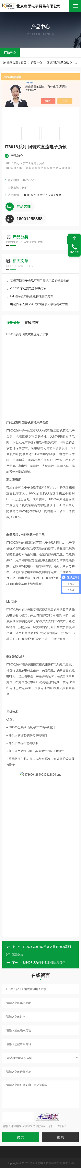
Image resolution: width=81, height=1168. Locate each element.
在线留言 (31, 323)
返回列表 (17, 954)
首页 (23, 62)
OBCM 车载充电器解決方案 (28, 288)
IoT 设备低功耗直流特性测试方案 (31, 296)
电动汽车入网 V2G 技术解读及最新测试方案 (39, 304)
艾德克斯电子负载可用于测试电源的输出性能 (39, 280)
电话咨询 (74, 252)
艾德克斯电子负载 (58, 62)
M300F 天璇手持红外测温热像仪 (44, 962)
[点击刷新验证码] (47, 1117)
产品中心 (10, 52)
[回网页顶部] (74, 238)
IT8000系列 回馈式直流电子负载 (42, 195)
